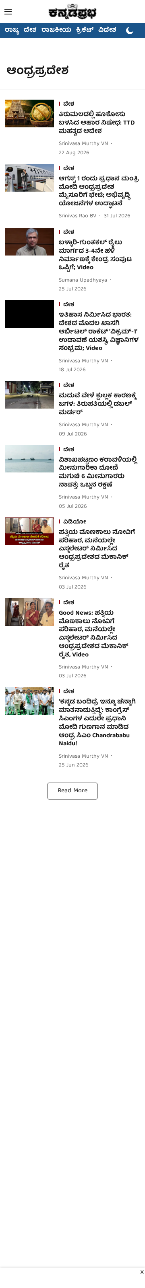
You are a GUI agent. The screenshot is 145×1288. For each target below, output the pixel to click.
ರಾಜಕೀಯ (56, 30)
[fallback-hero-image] (32, 128)
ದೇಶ (30, 30)
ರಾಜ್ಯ (12, 30)
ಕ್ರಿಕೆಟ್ (84, 30)
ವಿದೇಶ (107, 30)
